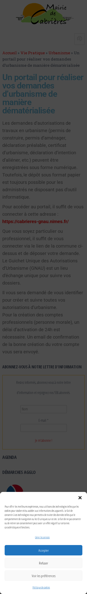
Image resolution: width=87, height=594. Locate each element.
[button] (80, 497)
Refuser (43, 563)
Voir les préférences (43, 575)
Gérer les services (42, 537)
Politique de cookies (41, 587)
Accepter (44, 550)
